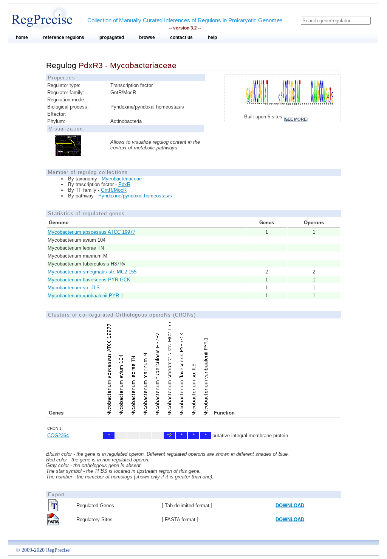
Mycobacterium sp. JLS (74, 287)
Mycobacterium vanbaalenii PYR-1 (85, 295)
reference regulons (63, 37)
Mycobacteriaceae (122, 179)
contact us (181, 37)
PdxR (124, 184)
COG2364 (58, 435)
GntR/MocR (114, 190)
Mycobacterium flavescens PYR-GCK (89, 280)
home (22, 37)
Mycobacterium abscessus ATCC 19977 (91, 232)
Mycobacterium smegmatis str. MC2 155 (92, 272)
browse (147, 37)
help (212, 37)
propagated (111, 37)
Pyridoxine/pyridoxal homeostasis (135, 196)
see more (296, 119)
